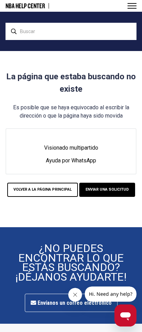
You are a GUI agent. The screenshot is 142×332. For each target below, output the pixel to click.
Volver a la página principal (42, 189)
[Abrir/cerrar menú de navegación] (132, 6)
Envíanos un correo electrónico (74, 303)
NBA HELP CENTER (25, 6)
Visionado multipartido (71, 147)
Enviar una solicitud (107, 189)
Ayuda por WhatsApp (71, 160)
